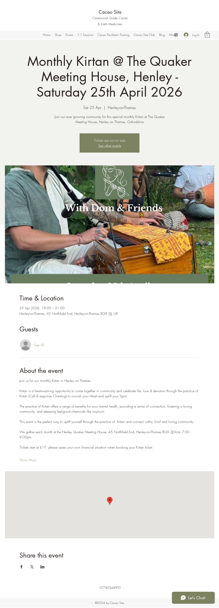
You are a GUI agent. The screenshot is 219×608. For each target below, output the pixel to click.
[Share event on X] (32, 566)
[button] (207, 35)
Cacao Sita (110, 12)
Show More (27, 460)
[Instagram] (176, 35)
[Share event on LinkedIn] (42, 566)
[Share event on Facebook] (21, 566)
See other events (109, 145)
